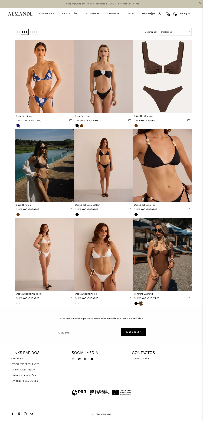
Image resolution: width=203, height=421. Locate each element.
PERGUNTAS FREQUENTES (25, 364)
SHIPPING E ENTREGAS (23, 369)
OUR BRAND (17, 358)
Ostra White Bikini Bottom (29, 293)
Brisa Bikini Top (23, 205)
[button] (187, 13)
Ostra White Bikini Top (86, 293)
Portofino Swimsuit (143, 293)
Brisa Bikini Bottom (143, 116)
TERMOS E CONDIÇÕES (23, 375)
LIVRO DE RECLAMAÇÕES (24, 381)
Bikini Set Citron (24, 116)
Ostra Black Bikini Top (144, 205)
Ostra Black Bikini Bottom (87, 205)
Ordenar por (151, 32)
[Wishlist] (159, 13)
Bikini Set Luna (82, 116)
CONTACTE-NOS (141, 358)
